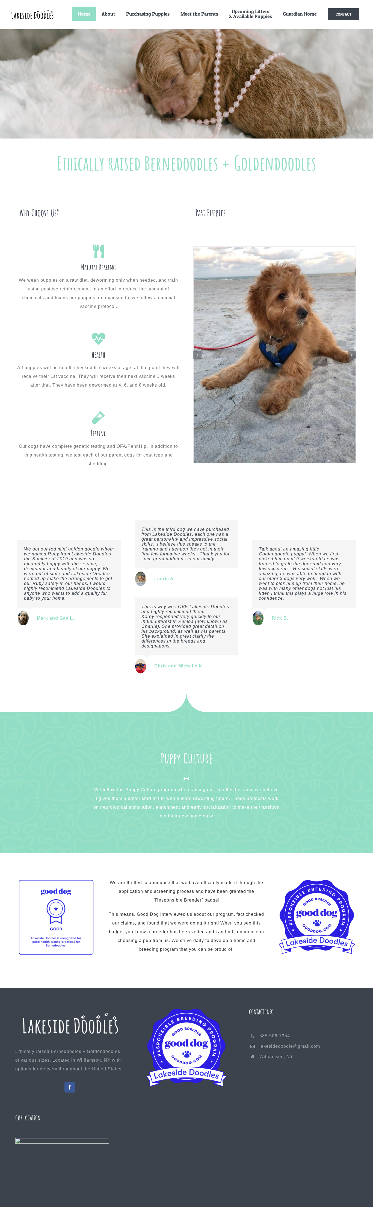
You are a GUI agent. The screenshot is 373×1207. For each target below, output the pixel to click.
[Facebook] (69, 1087)
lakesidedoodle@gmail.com (289, 1046)
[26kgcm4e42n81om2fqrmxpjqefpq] (317, 882)
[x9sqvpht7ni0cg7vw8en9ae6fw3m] (56, 882)
